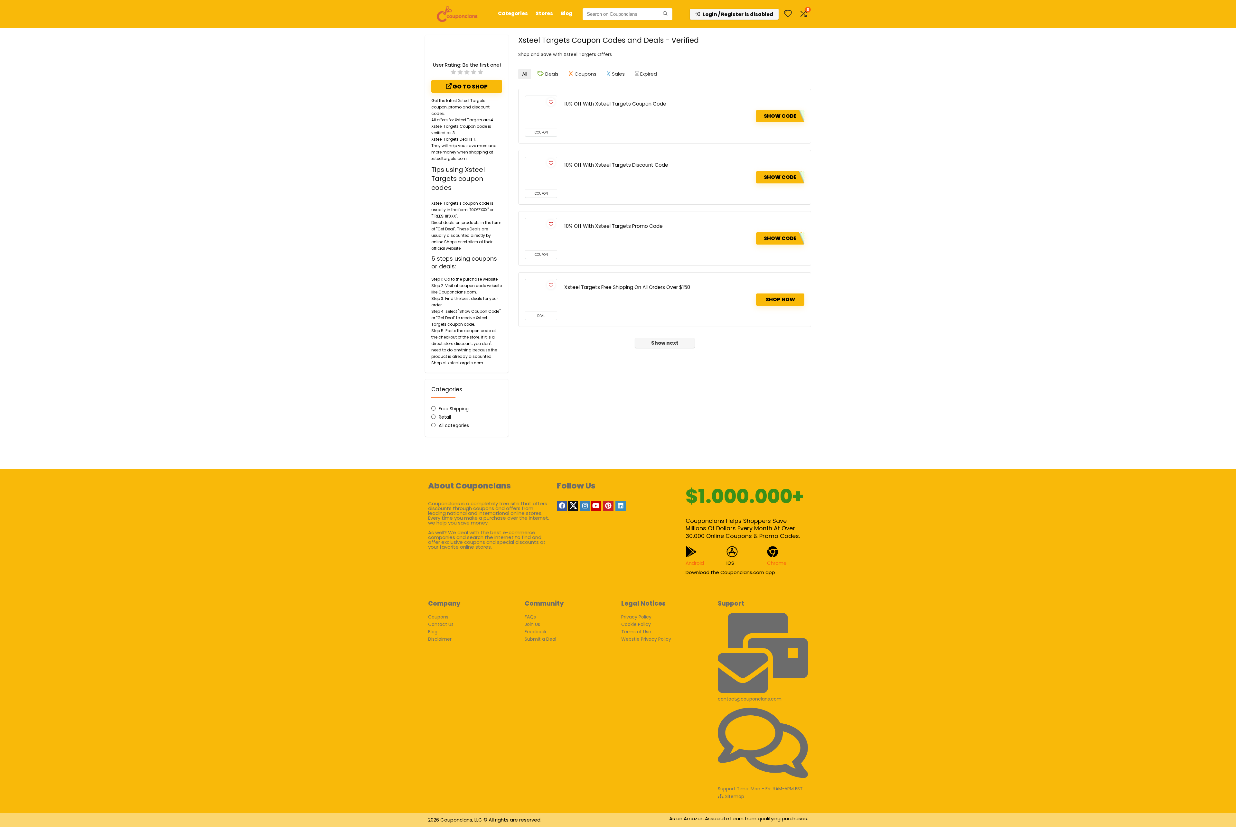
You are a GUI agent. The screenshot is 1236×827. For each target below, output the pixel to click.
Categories (513, 13)
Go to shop (470, 86)
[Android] (691, 551)
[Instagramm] (585, 506)
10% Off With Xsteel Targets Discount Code (616, 165)
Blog (566, 13)
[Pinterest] (608, 506)
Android (695, 563)
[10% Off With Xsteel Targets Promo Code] (541, 234)
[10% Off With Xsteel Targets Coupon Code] (541, 112)
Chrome (777, 563)
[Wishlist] (788, 14)
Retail (445, 417)
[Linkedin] (620, 506)
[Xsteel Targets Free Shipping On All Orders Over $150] (541, 295)
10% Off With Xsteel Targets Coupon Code (615, 103)
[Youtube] (596, 506)
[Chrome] (772, 551)
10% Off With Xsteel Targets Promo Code (613, 226)
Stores (544, 13)
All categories (454, 425)
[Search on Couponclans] (665, 14)
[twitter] (573, 506)
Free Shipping (454, 408)
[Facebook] (562, 506)
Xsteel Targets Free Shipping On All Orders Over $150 (627, 287)
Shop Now (780, 299)
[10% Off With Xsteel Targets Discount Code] (541, 173)
